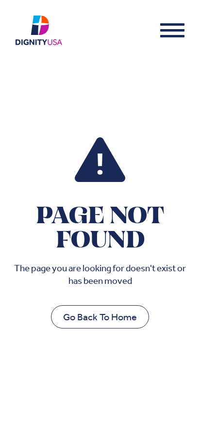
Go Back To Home (100, 317)
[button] (172, 30)
